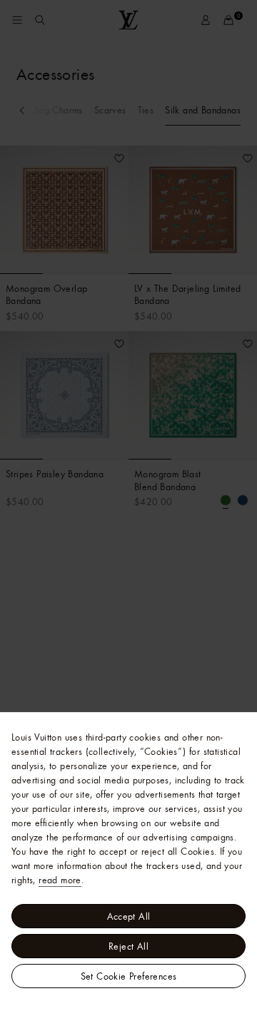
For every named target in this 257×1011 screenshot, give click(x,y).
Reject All (128, 946)
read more (60, 879)
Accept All (129, 916)
